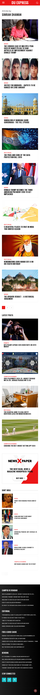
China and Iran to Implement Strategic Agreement (23, 517)
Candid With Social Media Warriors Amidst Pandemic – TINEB (20, 641)
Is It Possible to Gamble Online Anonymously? (16, 656)
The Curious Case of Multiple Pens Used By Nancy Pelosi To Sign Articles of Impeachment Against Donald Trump (18, 49)
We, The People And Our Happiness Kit (13, 647)
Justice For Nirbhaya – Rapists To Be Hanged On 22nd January (19, 86)
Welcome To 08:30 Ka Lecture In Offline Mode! (15, 599)
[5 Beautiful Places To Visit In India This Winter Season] (20, 211)
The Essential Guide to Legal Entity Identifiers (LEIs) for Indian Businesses (17, 413)
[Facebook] (4, 680)
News (6, 43)
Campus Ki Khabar (10, 376)
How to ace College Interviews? (11, 602)
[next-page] (11, 307)
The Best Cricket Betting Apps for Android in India (17, 668)
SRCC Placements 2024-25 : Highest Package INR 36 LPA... (18, 594)
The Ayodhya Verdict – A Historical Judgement (19, 297)
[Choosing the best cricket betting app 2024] (20, 430)
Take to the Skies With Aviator (11, 620)
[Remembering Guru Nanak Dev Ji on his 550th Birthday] (20, 246)
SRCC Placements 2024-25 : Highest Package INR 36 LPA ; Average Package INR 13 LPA (19, 379)
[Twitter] (14, 680)
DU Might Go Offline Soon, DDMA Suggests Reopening (18, 605)
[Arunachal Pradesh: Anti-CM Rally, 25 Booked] (7, 532)
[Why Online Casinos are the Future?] (7, 563)
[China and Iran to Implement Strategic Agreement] (7, 516)
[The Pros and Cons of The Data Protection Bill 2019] (20, 139)
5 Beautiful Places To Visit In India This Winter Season (19, 227)
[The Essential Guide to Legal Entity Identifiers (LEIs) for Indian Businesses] (20, 396)
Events (6, 343)
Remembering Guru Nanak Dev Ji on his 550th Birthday (18, 262)
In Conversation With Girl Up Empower (13, 638)
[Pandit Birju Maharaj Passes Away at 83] (7, 501)
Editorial (8, 152)
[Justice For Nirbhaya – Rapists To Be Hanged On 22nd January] (20, 69)
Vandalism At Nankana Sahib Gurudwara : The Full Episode (16, 121)
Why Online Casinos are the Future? (25, 564)
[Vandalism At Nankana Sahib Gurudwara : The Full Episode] (20, 104)
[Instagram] (9, 680)
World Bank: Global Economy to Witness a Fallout (24, 548)
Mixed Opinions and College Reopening (13, 626)
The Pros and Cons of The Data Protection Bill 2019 (17, 156)
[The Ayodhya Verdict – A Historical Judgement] (20, 280)
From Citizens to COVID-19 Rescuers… (13, 644)
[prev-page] (3, 574)
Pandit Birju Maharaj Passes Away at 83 (25, 501)
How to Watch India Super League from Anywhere (17, 662)
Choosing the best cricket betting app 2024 (19, 446)
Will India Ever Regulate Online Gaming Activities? (17, 659)
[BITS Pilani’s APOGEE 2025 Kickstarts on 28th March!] (20, 329)
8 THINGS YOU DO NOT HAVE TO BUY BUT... (13, 617)
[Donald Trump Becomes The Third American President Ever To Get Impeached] (20, 174)
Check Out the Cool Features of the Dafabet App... (17, 665)
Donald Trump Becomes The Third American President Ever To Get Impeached (18, 192)
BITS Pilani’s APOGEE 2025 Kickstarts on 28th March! (20, 346)
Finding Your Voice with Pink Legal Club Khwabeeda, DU (18, 635)
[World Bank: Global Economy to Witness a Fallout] (7, 547)
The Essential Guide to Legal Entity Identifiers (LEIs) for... (19, 615)
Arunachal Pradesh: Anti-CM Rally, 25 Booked (25, 533)
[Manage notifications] (35, 690)
